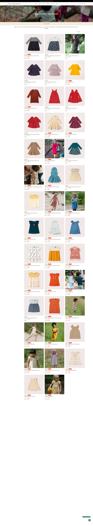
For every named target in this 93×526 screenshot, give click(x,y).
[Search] (80, 4)
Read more (46, 28)
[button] (84, 4)
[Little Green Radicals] (14, 3)
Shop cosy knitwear (46, 24)
